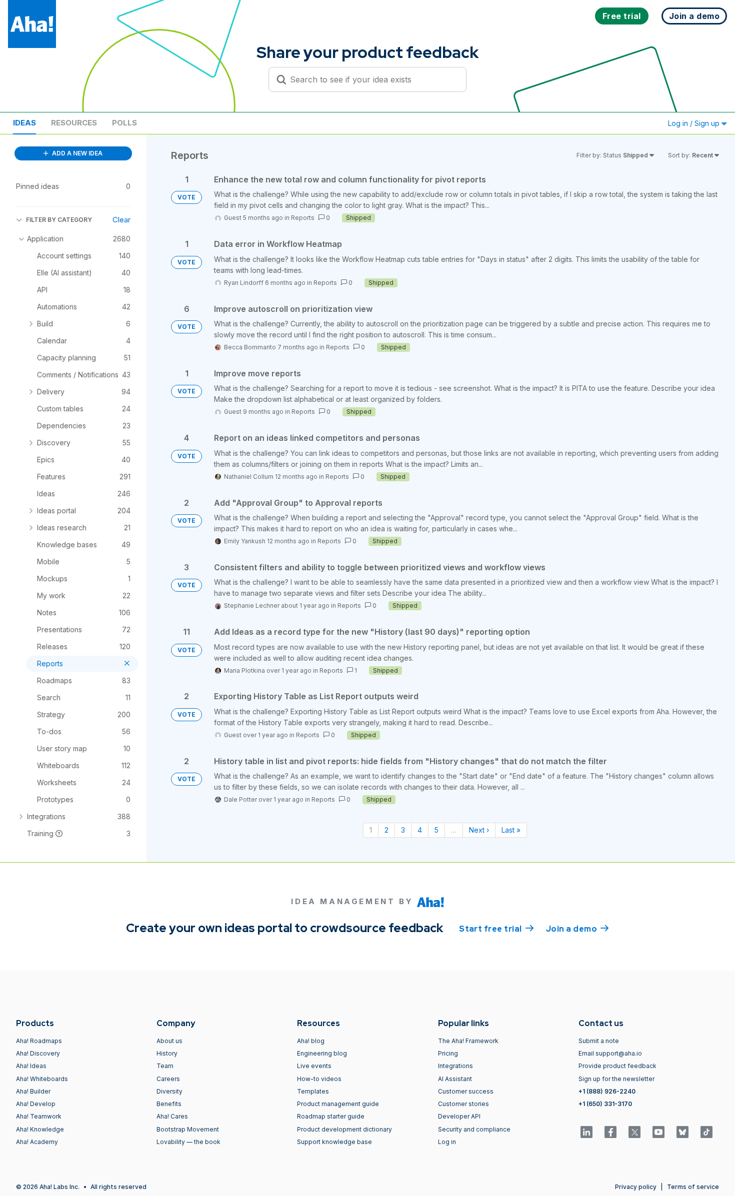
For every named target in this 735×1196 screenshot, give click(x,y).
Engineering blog (322, 1053)
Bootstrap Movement (187, 1129)
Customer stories (463, 1104)
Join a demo (577, 929)
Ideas (24, 122)
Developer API (459, 1116)
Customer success (466, 1091)
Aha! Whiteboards (42, 1079)
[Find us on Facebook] (610, 1132)
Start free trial (496, 929)
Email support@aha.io (610, 1053)
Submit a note (598, 1041)
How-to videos (319, 1079)
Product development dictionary (344, 1129)
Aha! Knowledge (40, 1129)
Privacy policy (635, 1187)
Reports (302, 217)
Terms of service (693, 1187)
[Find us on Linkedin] (586, 1132)
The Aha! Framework (468, 1041)
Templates (313, 1091)
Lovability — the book (188, 1142)
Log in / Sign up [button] (695, 123)
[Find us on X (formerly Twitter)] (634, 1132)
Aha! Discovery (38, 1053)
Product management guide (338, 1104)
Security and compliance (474, 1129)
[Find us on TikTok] (706, 1132)
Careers (168, 1079)
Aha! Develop (36, 1104)
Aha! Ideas (31, 1066)
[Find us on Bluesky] (682, 1132)
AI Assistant (455, 1079)
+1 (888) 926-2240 (607, 1091)
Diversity (169, 1091)
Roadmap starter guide (330, 1116)
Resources (74, 122)
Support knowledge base (334, 1142)
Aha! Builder (33, 1091)
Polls (124, 122)
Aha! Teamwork (39, 1116)
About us (169, 1041)
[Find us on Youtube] (658, 1132)
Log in (447, 1142)
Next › (479, 830)
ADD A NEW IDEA (76, 153)
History (167, 1053)
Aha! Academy (37, 1142)
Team (165, 1066)
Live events (314, 1066)
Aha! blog (310, 1041)
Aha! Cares (172, 1116)
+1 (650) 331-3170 (605, 1104)
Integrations (455, 1066)
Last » (511, 830)
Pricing (448, 1053)
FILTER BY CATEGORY (59, 219)
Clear (121, 219)
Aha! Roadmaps (39, 1041)
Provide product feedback (617, 1066)
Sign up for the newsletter (616, 1079)
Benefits (169, 1104)
